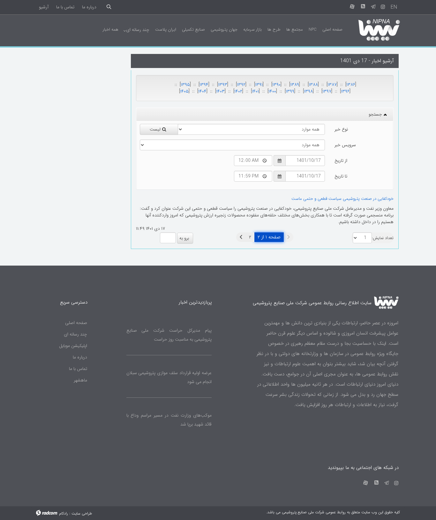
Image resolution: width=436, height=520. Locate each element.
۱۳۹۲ (241, 84)
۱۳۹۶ (345, 91)
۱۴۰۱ (255, 91)
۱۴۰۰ (272, 91)
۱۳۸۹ (294, 84)
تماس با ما (65, 7)
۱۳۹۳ (222, 84)
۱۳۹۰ (276, 84)
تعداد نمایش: (383, 238)
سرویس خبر (345, 144)
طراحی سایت (81, 513)
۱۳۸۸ (313, 84)
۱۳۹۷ (326, 91)
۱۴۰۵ (184, 91)
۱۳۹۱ (259, 84)
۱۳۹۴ (203, 84)
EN (394, 7)
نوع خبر (341, 129)
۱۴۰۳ (220, 91)
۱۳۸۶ (350, 84)
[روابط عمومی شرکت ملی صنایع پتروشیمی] (373, 29)
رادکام (63, 513)
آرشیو (44, 7)
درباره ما (89, 7)
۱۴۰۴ (202, 91)
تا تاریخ (341, 176)
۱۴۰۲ (238, 91)
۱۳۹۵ (185, 84)
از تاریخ (341, 160)
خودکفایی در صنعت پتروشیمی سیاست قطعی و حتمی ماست (342, 198)
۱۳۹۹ (290, 91)
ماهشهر (80, 380)
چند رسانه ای (75, 334)
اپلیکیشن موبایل (73, 345)
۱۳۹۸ (308, 91)
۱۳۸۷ (332, 84)
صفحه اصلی (76, 322)
